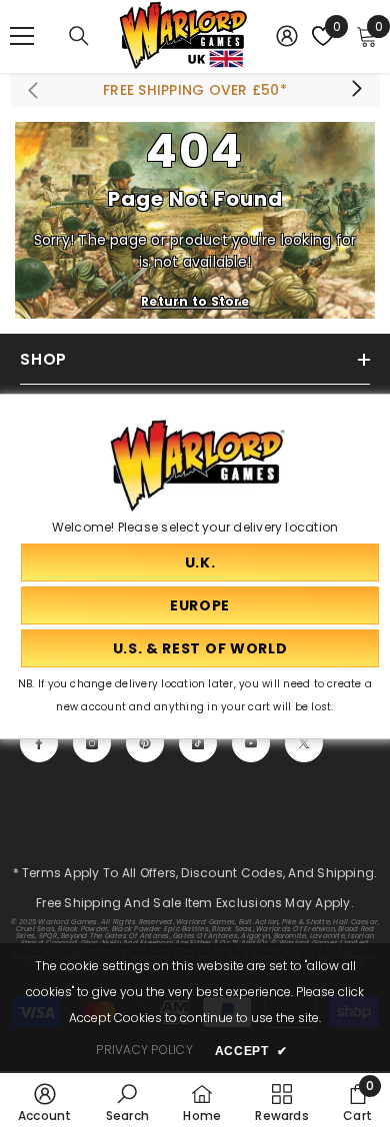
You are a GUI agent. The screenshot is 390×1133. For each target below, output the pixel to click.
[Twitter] (304, 743)
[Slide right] (356, 90)
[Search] (79, 36)
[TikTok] (198, 743)
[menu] (22, 36)
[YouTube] (251, 743)
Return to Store (195, 301)
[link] (45, 1102)
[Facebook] (39, 743)
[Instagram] (92, 743)
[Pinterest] (145, 743)
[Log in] (287, 36)
